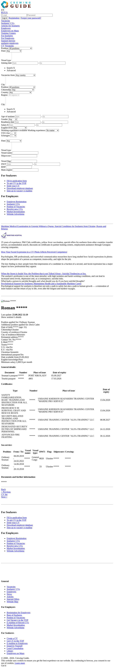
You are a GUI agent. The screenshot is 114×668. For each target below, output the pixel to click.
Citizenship (6, 89)
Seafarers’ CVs (7, 23)
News (9, 594)
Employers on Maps (10, 31)
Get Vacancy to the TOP (17, 620)
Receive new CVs (15, 209)
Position (4, 48)
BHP (3, 167)
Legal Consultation (15, 648)
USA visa (5, 133)
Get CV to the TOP (15, 641)
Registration (14, 18)
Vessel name (6, 153)
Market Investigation (16, 211)
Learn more (20, 663)
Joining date (6, 63)
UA (6, 12)
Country (4, 92)
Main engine (6, 170)
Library (10, 651)
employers (13, 43)
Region (4, 95)
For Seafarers (7, 36)
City (3, 84)
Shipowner (6, 156)
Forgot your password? (31, 18)
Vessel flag (6, 161)
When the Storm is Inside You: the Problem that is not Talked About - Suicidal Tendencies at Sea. (43, 273)
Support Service (8, 41)
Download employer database (20, 188)
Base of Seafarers (14, 615)
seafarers (5, 43)
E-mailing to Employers (17, 643)
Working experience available (14, 130)
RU (2, 12)
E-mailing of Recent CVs (18, 622)
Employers (6, 28)
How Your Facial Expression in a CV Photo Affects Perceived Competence (34, 252)
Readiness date (7, 122)
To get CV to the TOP (16, 183)
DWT (3, 164)
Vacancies (5, 21)
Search (10, 68)
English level (7, 127)
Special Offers (13, 599)
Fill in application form (17, 181)
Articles (10, 596)
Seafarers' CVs (13, 204)
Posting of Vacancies (16, 206)
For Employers (7, 38)
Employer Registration (16, 201)
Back (3, 489)
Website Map (12, 601)
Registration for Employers (18, 612)
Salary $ (4, 125)
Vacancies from (8, 75)
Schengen (5, 135)
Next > (4, 497)
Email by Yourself (14, 646)
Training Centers (8, 33)
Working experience (36, 130)
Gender (4, 119)
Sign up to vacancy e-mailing (19, 191)
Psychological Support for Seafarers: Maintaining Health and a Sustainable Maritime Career (41, 283)
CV (2, 46)
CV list (4, 494)
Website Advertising (15, 214)
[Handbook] (3, 576)
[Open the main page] (16, 7)
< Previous (6, 492)
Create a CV (12, 638)
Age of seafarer (8, 116)
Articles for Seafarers (10, 26)
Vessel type (6, 60)
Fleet (3, 51)
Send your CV (13, 186)
